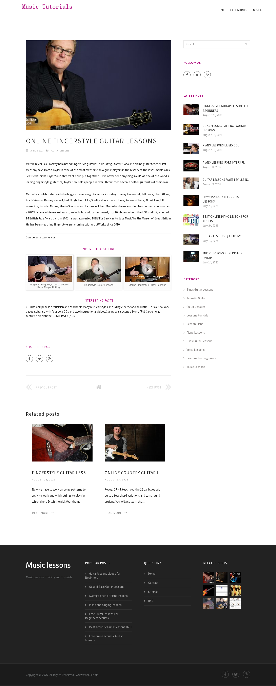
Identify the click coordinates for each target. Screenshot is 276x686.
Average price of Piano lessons (108, 596)
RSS (150, 601)
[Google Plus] (49, 358)
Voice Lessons (195, 350)
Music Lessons (195, 367)
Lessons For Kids (197, 315)
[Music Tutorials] (43, 6)
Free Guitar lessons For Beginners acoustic (101, 616)
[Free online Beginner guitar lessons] (208, 603)
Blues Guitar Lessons (199, 289)
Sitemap (153, 592)
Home (220, 10)
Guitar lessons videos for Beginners (102, 575)
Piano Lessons (195, 332)
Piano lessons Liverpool (221, 145)
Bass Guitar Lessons (199, 341)
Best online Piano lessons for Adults (225, 219)
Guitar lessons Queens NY (222, 236)
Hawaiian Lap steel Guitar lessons (221, 199)
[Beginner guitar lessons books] (235, 603)
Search (262, 10)
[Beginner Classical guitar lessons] (222, 603)
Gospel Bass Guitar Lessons (106, 587)
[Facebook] (29, 358)
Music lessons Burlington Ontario (222, 255)
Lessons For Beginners (201, 358)
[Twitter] (39, 358)
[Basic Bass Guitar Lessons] (235, 577)
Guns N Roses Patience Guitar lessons (224, 128)
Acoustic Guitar (196, 298)
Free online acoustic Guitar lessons (104, 638)
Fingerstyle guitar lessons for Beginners (62, 472)
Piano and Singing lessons (105, 605)
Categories (238, 10)
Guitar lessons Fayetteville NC (226, 180)
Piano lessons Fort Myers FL (224, 162)
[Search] (246, 44)
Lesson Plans (194, 324)
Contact (153, 583)
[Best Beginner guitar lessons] (235, 590)
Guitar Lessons (60, 150)
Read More (40, 513)
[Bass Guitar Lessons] (208, 590)
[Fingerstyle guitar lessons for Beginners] (62, 442)
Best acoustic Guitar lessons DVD (110, 627)
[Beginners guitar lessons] (222, 590)
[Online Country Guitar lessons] (135, 442)
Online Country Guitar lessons (135, 472)
